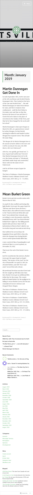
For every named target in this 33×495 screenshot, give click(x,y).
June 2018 (5, 402)
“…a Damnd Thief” (8, 346)
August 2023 (6, 387)
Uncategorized (16, 182)
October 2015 (6, 423)
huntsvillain (16, 38)
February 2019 (6, 391)
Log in (4, 456)
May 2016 (5, 408)
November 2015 (7, 421)
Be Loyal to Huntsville (9, 341)
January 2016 (6, 417)
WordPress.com (7, 462)
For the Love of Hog (23, 359)
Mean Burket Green (16, 194)
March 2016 (6, 412)
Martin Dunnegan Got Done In (15, 90)
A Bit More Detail (7, 471)
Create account (7, 454)
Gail (8, 363)
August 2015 (6, 427)
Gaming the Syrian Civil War (10, 481)
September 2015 (7, 425)
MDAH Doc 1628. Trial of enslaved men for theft (16, 339)
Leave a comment (17, 184)
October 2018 (6, 397)
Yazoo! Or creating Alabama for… (21, 363)
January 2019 (6, 393)
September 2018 (7, 399)
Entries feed (6, 458)
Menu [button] (28, 4)
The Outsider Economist (9, 484)
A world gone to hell (8, 475)
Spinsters (5, 443)
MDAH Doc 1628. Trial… (13, 371)
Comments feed (7, 460)
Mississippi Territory (8, 438)
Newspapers (6, 440)
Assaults (5, 436)
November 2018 (7, 395)
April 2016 (5, 410)
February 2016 (6, 414)
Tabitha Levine (11, 359)
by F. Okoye (6, 477)
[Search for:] (11, 330)
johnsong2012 (7, 182)
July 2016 (5, 406)
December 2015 (7, 419)
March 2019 (6, 389)
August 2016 (6, 404)
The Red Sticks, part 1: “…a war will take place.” (16, 344)
